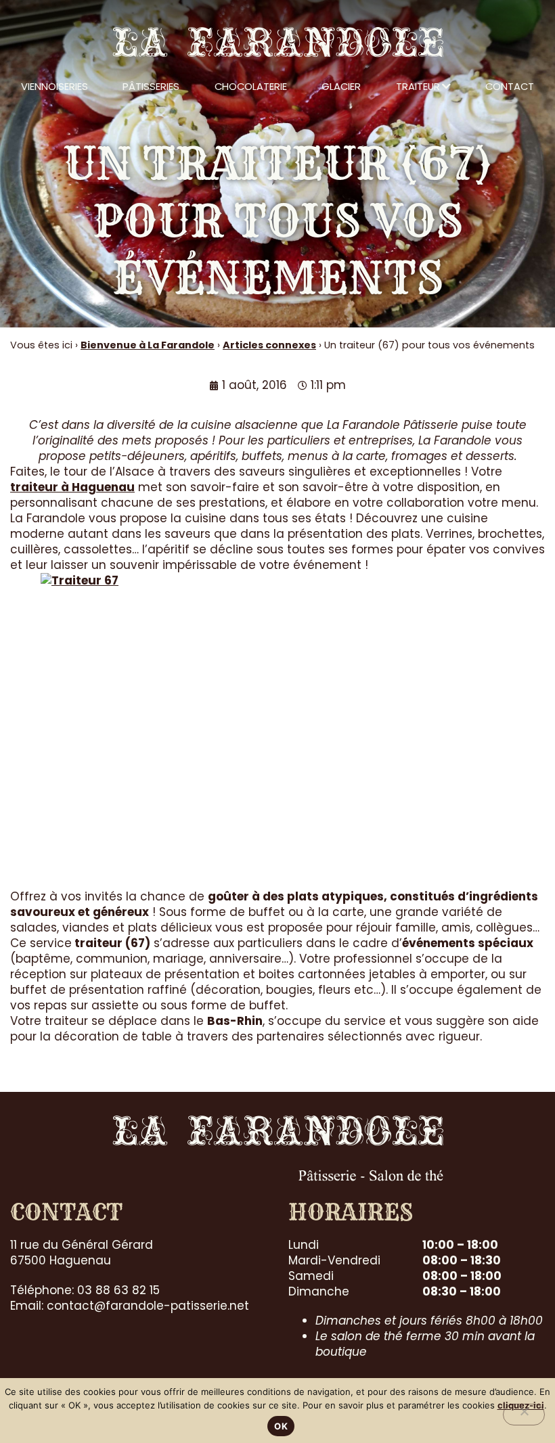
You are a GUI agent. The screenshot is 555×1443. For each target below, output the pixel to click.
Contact (509, 86)
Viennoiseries (54, 86)
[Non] (524, 1414)
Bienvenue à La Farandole (148, 345)
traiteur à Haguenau (72, 487)
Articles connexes (269, 345)
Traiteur (418, 86)
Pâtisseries (151, 86)
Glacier (341, 86)
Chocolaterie (251, 86)
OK (281, 1426)
